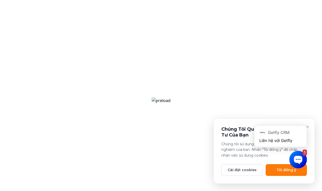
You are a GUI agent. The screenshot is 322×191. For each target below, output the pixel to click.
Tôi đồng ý (286, 170)
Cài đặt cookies (242, 170)
